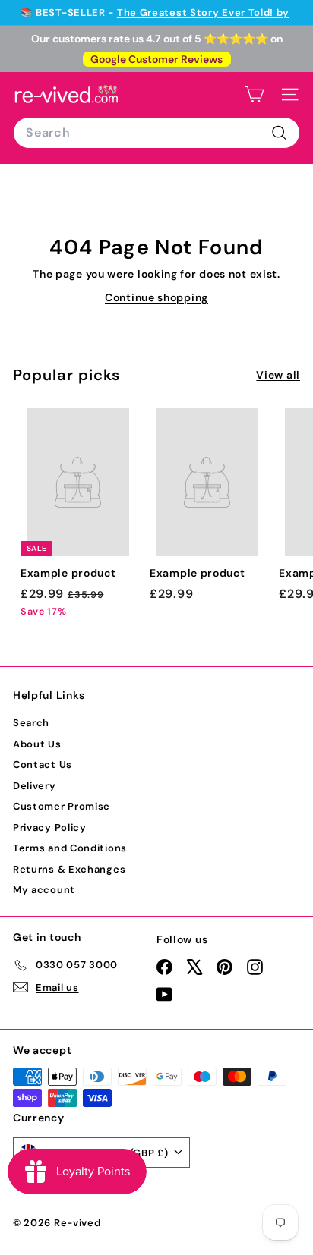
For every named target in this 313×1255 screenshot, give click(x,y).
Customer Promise (61, 806)
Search (31, 722)
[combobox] (156, 133)
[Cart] (254, 94)
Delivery (34, 785)
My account (44, 889)
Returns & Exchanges (69, 869)
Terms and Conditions (70, 847)
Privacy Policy (50, 827)
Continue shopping (156, 297)
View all (278, 375)
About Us (37, 744)
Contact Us (42, 764)
